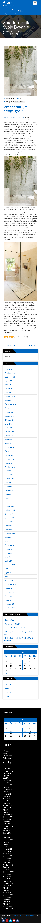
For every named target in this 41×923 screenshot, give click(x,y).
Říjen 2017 (8, 600)
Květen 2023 (9, 455)
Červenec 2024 (10, 404)
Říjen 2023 (9, 440)
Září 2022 (8, 471)
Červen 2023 (9, 451)
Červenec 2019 (10, 545)
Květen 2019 (9, 549)
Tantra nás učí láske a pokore (16, 628)
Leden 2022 (9, 487)
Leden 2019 (9, 561)
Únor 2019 (8, 557)
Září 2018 (8, 577)
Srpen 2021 (9, 502)
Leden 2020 (9, 530)
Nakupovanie (14, 32)
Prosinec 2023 (10, 432)
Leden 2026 (9, 369)
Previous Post (10, 345)
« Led (5, 673)
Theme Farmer (8, 918)
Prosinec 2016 (10, 608)
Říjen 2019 (8, 537)
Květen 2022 (9, 475)
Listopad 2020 (10, 510)
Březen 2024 (9, 420)
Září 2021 (8, 498)
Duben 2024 (9, 416)
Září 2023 (8, 443)
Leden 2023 (9, 463)
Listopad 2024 (10, 396)
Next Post (32, 345)
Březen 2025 (9, 389)
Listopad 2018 (10, 569)
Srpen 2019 (9, 541)
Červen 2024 (9, 408)
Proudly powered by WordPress (22, 916)
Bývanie (8, 684)
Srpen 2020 (9, 514)
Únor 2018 (8, 596)
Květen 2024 (9, 412)
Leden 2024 (9, 428)
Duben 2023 (9, 459)
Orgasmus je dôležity (13, 624)
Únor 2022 (8, 483)
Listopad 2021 (10, 490)
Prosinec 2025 (10, 373)
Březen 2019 (9, 553)
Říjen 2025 (9, 381)
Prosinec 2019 (10, 533)
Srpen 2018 (9, 580)
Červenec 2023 (10, 447)
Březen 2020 (9, 522)
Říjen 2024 (9, 400)
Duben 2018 (9, 592)
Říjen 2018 (8, 573)
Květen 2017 (9, 604)
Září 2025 (8, 385)
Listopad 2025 (10, 377)
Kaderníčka (9, 620)
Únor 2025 (8, 393)
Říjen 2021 (8, 494)
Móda (7, 688)
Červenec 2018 (10, 584)
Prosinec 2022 (10, 467)
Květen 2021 (9, 506)
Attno (7, 2)
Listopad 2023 (10, 436)
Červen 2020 (9, 518)
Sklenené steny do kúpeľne (14, 117)
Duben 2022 (9, 479)
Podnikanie (9, 696)
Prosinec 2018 (10, 565)
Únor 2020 (8, 526)
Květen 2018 (9, 588)
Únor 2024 (9, 424)
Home (5, 32)
